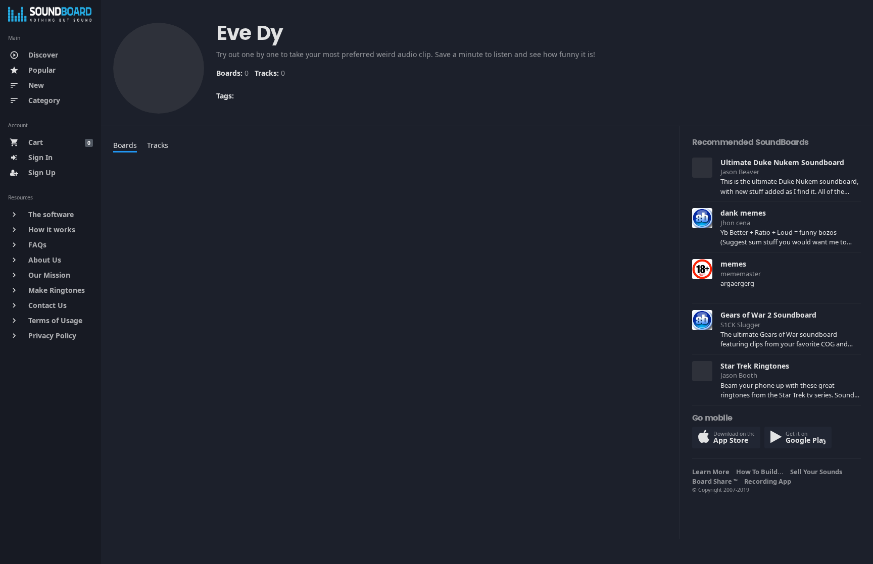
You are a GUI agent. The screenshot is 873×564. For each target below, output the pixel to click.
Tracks (157, 145)
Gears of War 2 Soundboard (768, 315)
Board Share (715, 481)
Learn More (712, 471)
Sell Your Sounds (817, 471)
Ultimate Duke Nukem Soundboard (782, 162)
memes (733, 264)
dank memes (743, 213)
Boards (125, 145)
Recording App (769, 481)
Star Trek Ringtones (754, 366)
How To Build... (761, 471)
